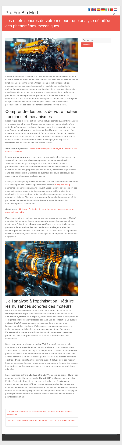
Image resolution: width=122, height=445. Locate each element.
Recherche (87, 45)
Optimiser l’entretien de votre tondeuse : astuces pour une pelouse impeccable (39, 413)
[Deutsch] (103, 9)
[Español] (99, 9)
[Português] (111, 9)
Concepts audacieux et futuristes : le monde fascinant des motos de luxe (41, 422)
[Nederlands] (115, 9)
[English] (94, 9)
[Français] (90, 9)
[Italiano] (107, 9)
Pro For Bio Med (21, 12)
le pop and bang (62, 184)
